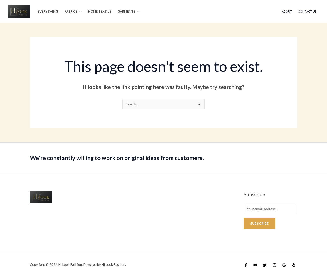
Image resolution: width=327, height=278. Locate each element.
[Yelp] (294, 265)
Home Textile (99, 11)
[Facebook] (246, 265)
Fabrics (71, 11)
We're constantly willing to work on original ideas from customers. (117, 157)
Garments (126, 11)
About (287, 11)
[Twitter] (265, 265)
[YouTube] (255, 265)
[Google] (284, 265)
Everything (48, 11)
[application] (79, 11)
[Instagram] (274, 265)
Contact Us (307, 11)
